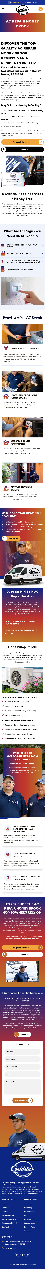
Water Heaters (8, 1215)
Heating (5, 1208)
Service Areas (29, 1223)
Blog (26, 1215)
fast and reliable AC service (24, 206)
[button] (15, 2)
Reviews (27, 1219)
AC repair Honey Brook (31, 81)
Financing (28, 1208)
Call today (6, 936)
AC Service (30, 111)
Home (4, 1204)
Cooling (5, 1211)
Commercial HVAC (9, 1223)
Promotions (29, 1211)
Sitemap (27, 1231)
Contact (5, 1227)
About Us (28, 1204)
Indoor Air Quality (9, 1219)
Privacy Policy (30, 1227)
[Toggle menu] (3, 9)
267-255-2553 (10, 1248)
